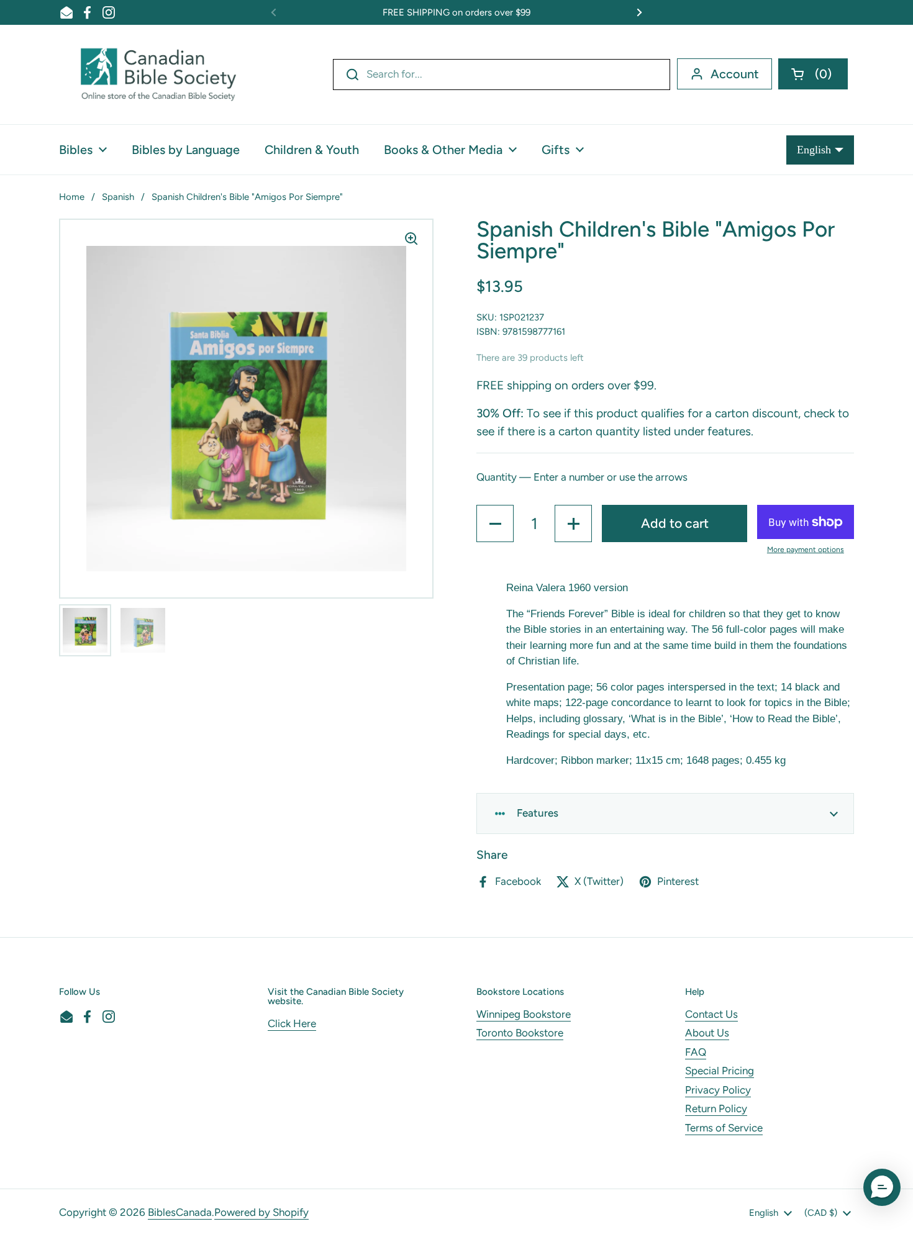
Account (735, 73)
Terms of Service (724, 1127)
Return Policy (716, 1108)
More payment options (805, 549)
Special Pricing (719, 1070)
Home (71, 196)
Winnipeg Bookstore (523, 1014)
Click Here (292, 1023)
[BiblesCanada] (158, 74)
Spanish (118, 196)
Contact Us (711, 1014)
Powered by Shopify (261, 1212)
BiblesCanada (180, 1212)
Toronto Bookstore (519, 1032)
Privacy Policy (718, 1090)
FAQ (695, 1052)
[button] (813, 73)
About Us (707, 1032)
